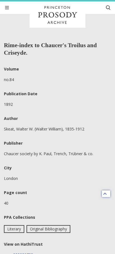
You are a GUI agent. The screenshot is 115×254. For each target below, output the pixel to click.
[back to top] (106, 193)
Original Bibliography (48, 229)
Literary (14, 229)
